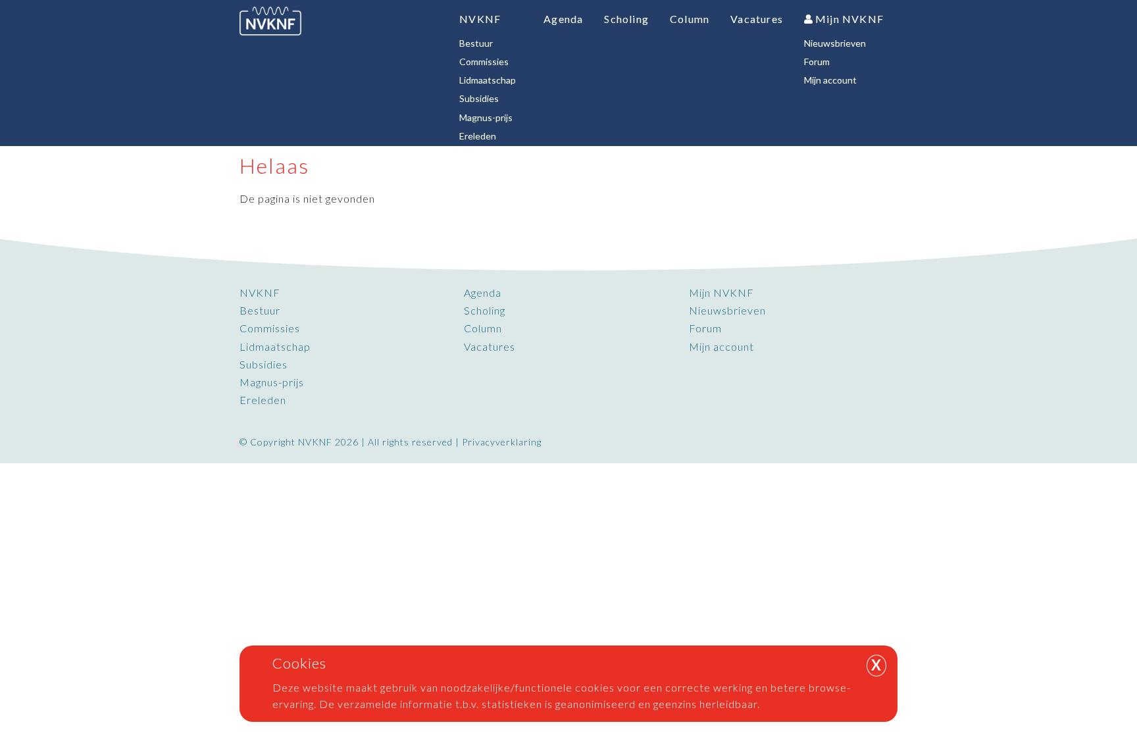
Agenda (482, 292)
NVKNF (260, 292)
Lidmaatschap (275, 346)
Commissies (270, 328)
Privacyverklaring (502, 441)
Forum (705, 328)
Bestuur (260, 310)
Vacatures (489, 346)
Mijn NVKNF (721, 292)
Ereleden (263, 399)
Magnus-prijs (272, 382)
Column (483, 328)
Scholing (484, 310)
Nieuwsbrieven (727, 310)
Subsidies (264, 364)
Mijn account (721, 346)
